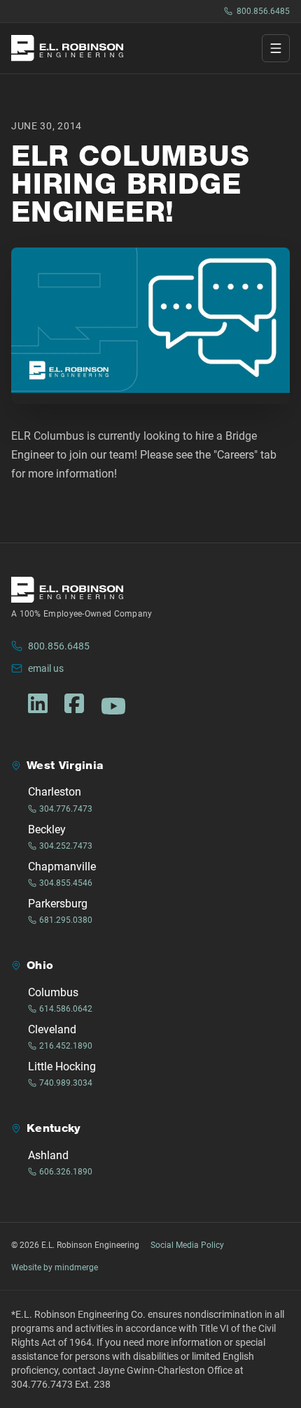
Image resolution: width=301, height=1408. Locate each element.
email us (46, 668)
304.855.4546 (65, 883)
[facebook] (74, 703)
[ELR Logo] (67, 48)
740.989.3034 (65, 1083)
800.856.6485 (263, 11)
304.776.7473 (65, 809)
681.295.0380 (65, 920)
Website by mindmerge (54, 1267)
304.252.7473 (65, 846)
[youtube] (113, 706)
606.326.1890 (65, 1172)
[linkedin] (38, 703)
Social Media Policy (187, 1245)
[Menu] (276, 48)
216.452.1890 (65, 1046)
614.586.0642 (65, 1009)
